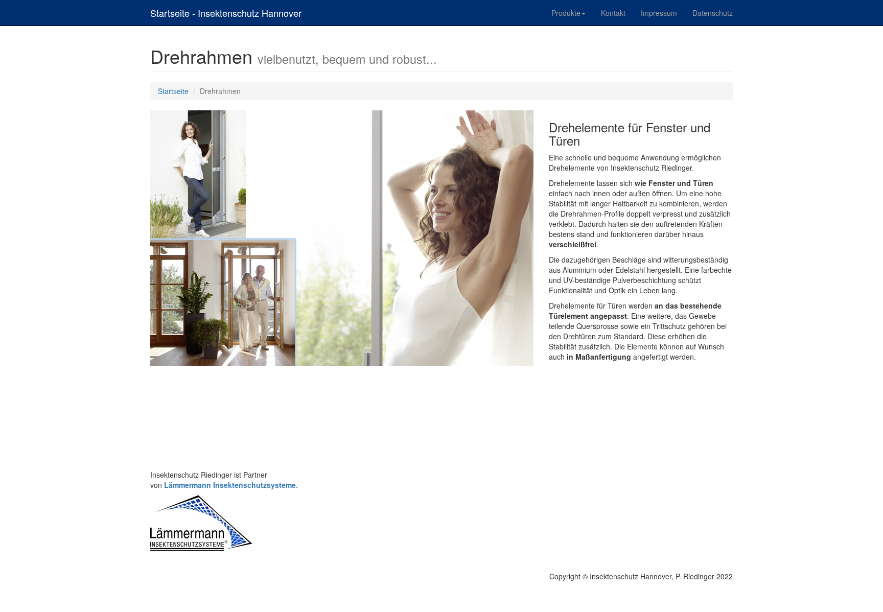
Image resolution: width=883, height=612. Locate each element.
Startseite (173, 91)
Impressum (659, 13)
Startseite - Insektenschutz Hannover (225, 12)
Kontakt (613, 13)
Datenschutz (712, 13)
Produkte (565, 13)
